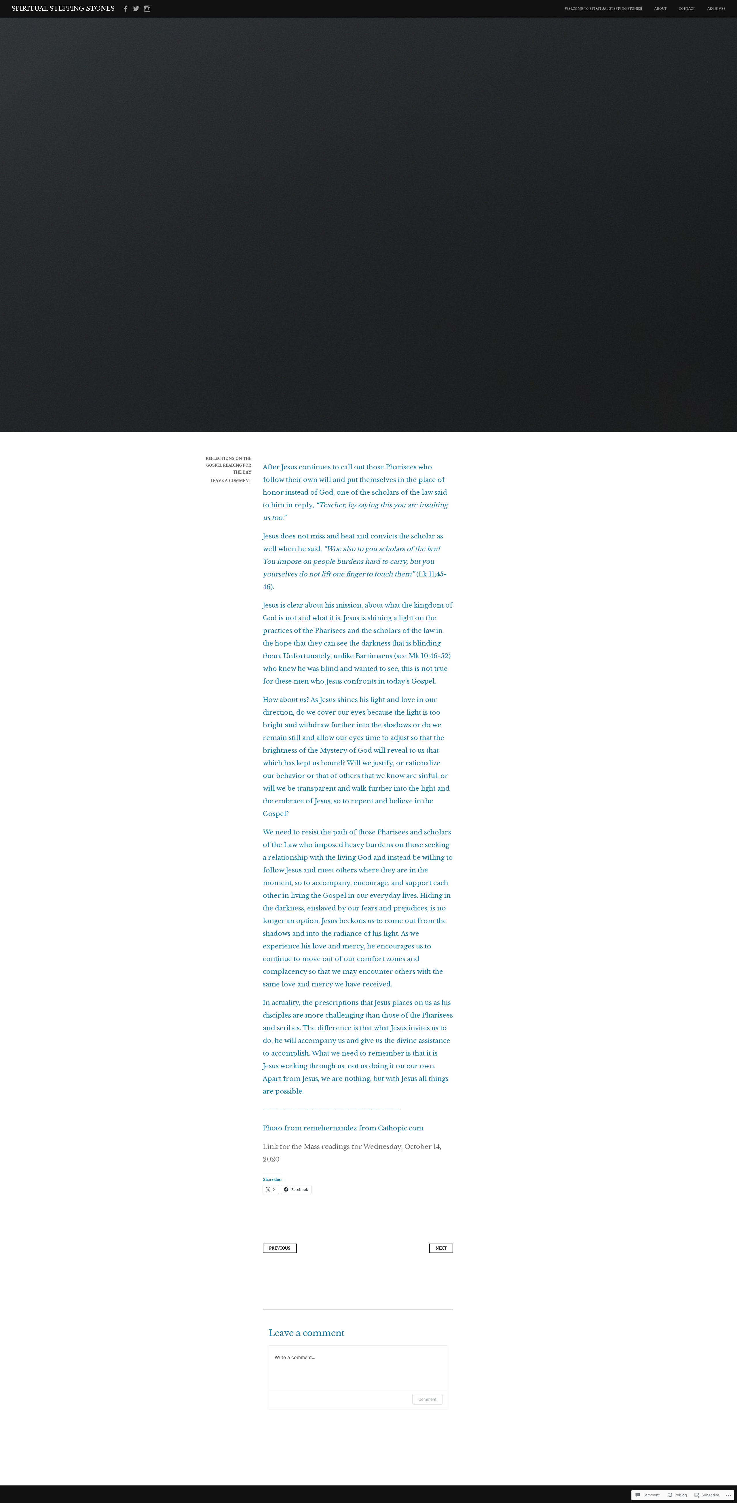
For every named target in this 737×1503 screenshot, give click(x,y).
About (660, 8)
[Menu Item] (125, 9)
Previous (279, 1248)
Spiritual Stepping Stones (63, 8)
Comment (427, 1399)
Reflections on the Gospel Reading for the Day (228, 465)
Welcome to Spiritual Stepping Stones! (603, 8)
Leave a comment (231, 480)
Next (441, 1248)
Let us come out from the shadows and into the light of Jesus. (355, 257)
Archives (716, 8)
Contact (687, 8)
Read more (214, 303)
